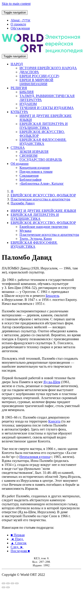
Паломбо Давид (23, 203)
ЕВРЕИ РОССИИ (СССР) (39, 76)
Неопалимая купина (34, 457)
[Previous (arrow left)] (3, 587)
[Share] (8, 583)
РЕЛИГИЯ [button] (19, 88)
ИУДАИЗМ (28, 104)
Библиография (30, 179)
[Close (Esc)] (3, 583)
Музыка (25, 231)
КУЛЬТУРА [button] (19, 112)
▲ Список (19, 543)
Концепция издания (34, 167)
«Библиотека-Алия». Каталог (41, 183)
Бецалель (52, 296)
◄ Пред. (17, 539)
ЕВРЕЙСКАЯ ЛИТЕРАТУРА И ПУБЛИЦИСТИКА (43, 126)
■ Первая (18, 535)
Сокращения (29, 175)
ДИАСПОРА (29, 72)
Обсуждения (20, 28)
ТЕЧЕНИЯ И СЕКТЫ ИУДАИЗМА (46, 108)
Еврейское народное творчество (43, 227)
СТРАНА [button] (18, 148)
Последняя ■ (20, 551)
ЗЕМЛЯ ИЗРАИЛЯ (33, 152)
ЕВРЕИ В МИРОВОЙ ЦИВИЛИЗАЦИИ (36, 82)
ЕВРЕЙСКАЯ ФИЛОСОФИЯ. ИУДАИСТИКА (42, 142)
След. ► (17, 547)
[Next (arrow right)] (8, 587)
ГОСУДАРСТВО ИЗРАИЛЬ (40, 159)
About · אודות (20, 20)
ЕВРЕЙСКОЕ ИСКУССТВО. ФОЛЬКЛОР (43, 195)
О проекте (18, 24)
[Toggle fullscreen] (12, 583)
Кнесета (54, 421)
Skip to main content (16, 4)
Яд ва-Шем (51, 382)
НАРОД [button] (17, 64)
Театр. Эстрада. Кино (35, 238)
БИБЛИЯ (26, 92)
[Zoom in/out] (17, 583)
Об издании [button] (20, 163)
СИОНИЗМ (28, 156)
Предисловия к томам (35, 171)
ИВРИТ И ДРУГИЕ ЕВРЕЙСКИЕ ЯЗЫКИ (43, 211)
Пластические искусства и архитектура (40, 199)
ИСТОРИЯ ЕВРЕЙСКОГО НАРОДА (48, 68)
